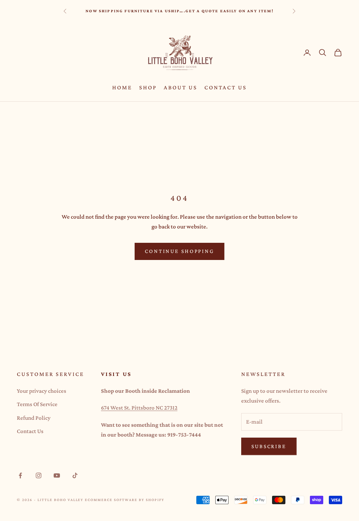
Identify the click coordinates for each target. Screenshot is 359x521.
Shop (148, 87)
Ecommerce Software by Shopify (124, 500)
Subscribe (268, 446)
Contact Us (225, 87)
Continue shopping (179, 251)
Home (122, 87)
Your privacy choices (41, 391)
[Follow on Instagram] (38, 475)
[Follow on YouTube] (56, 475)
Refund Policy (33, 417)
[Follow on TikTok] (75, 475)
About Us (180, 87)
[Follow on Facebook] (20, 475)
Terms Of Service (37, 404)
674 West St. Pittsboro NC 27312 (139, 407)
